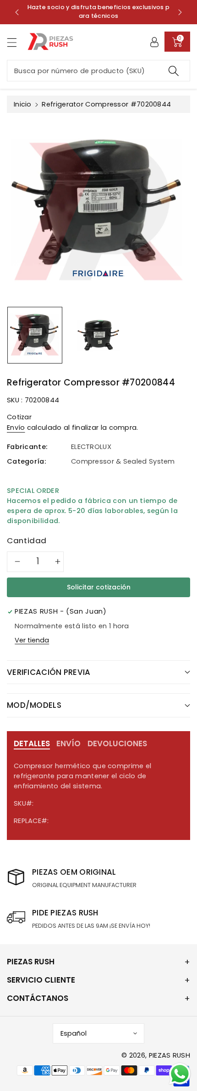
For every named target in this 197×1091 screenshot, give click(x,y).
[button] (16, 42)
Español (73, 1033)
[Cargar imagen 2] (98, 335)
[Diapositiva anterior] (17, 12)
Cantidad (27, 540)
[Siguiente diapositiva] (180, 12)
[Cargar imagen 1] (35, 335)
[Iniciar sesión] (154, 42)
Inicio (23, 104)
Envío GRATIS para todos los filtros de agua (94, 11)
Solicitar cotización (99, 587)
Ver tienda (32, 640)
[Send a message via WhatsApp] (179, 1073)
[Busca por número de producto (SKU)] (174, 70)
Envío (16, 427)
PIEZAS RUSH (169, 1055)
